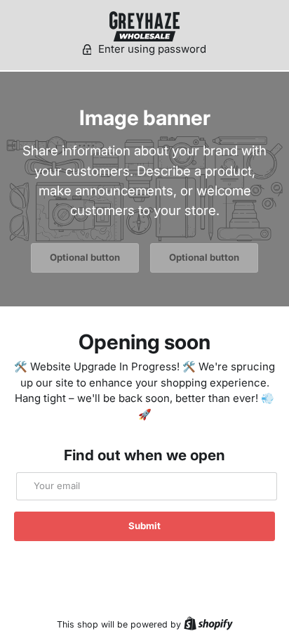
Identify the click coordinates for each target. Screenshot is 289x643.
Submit (144, 525)
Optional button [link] (85, 257)
